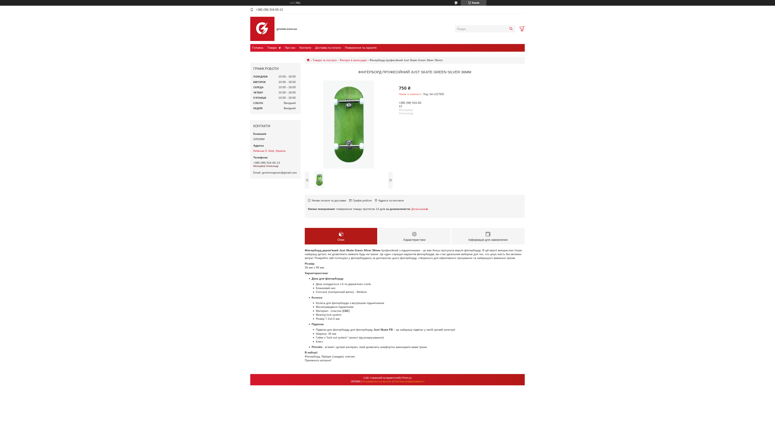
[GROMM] (262, 28)
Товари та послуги (324, 60)
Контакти (305, 47)
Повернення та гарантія (361, 47)
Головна (257, 47)
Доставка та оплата (328, 47)
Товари (272, 47)
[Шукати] (510, 28)
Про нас (290, 47)
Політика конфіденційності (409, 381)
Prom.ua (407, 377)
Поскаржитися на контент (377, 381)
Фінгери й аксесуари (353, 60)
